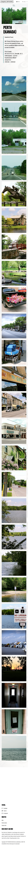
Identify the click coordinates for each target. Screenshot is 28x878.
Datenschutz (4, 823)
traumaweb (17, 843)
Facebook (5, 808)
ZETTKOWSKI (8, 842)
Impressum (4, 825)
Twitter (5, 811)
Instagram (5, 813)
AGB (2, 820)
